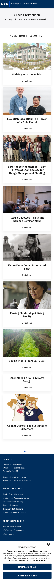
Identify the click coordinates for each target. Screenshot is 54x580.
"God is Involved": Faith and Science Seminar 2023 (27, 219)
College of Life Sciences (24, 3)
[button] (48, 544)
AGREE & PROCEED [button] (27, 575)
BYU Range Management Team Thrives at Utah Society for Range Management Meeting (27, 170)
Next (26, 451)
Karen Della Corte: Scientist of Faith (27, 267)
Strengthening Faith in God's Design (27, 379)
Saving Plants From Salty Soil (27, 361)
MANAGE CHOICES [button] (27, 566)
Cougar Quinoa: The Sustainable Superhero (27, 427)
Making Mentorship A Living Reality (27, 314)
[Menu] (49, 4)
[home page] (4, 4)
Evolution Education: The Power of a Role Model (27, 120)
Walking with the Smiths (27, 74)
